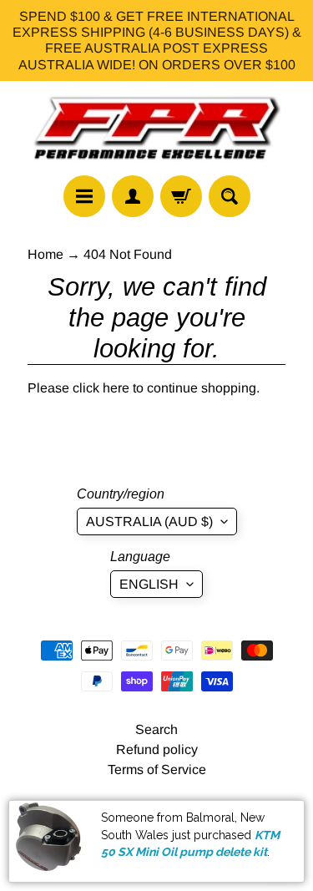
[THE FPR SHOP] (157, 128)
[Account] (133, 196)
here (116, 388)
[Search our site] (229, 196)
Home (45, 254)
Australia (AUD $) (149, 521)
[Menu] (84, 196)
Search (156, 729)
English (149, 584)
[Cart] (181, 196)
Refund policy (157, 749)
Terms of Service (157, 769)
